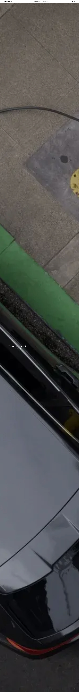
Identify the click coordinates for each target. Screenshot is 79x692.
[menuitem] (38, 1)
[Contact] (73, 1)
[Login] (74, 1)
